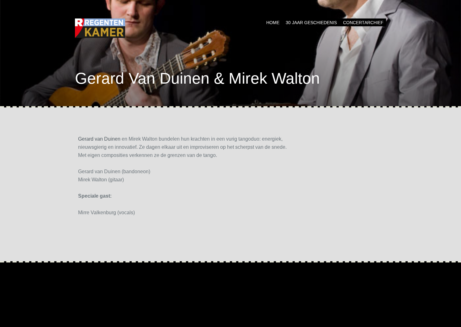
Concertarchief (363, 22)
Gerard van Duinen (99, 139)
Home (272, 22)
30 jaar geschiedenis (311, 22)
